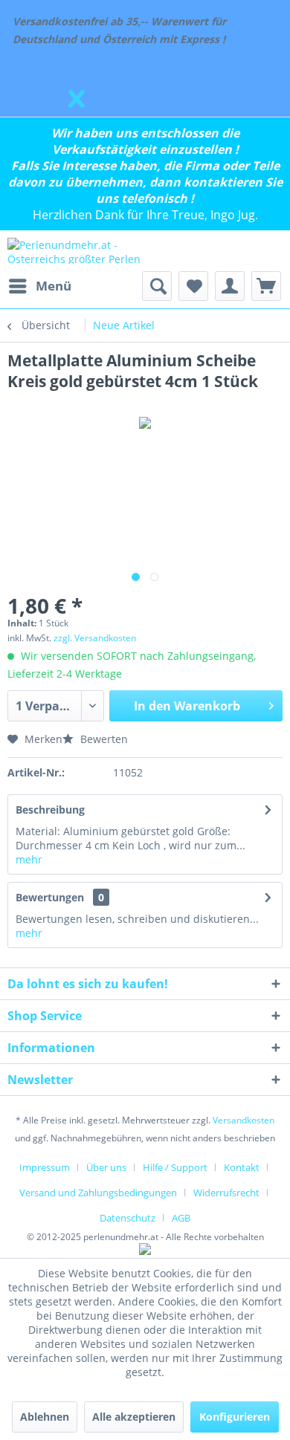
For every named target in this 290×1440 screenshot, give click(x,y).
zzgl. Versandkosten (95, 638)
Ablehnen (44, 1417)
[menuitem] (39, 286)
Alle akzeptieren (133, 1417)
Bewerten (102, 739)
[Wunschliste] (193, 286)
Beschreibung (50, 809)
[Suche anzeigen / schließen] (157, 286)
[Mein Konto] (230, 286)
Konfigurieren (234, 1417)
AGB (181, 1218)
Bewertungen (50, 897)
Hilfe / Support (175, 1167)
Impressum (44, 1167)
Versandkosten (243, 1120)
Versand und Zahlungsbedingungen (98, 1192)
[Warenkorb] (266, 286)
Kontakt (242, 1167)
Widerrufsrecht (226, 1192)
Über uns (106, 1167)
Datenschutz (127, 1218)
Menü (53, 285)
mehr (29, 859)
